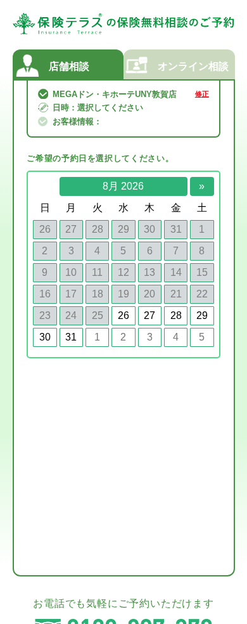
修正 (202, 94)
